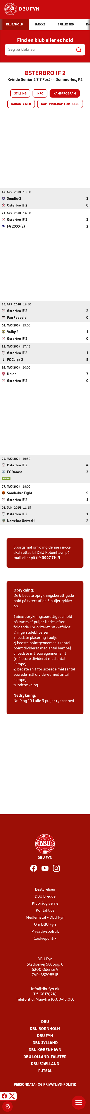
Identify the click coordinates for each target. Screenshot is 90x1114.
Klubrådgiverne (45, 903)
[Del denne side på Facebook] (4, 1096)
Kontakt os (45, 911)
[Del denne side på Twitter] (12, 1096)
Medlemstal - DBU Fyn (45, 918)
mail (17, 558)
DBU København (45, 1050)
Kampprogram (65, 93)
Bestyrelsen (45, 889)
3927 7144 (51, 558)
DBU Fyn (45, 1036)
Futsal (45, 1071)
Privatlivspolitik (45, 932)
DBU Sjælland (45, 1064)
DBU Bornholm (45, 1029)
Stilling (20, 93)
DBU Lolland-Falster (45, 1057)
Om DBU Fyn (45, 925)
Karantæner (21, 104)
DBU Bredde (45, 896)
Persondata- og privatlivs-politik (45, 1084)
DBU (45, 1022)
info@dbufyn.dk (45, 989)
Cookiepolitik (45, 939)
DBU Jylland (45, 1043)
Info (39, 93)
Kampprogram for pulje (60, 104)
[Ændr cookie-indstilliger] (7, 1106)
